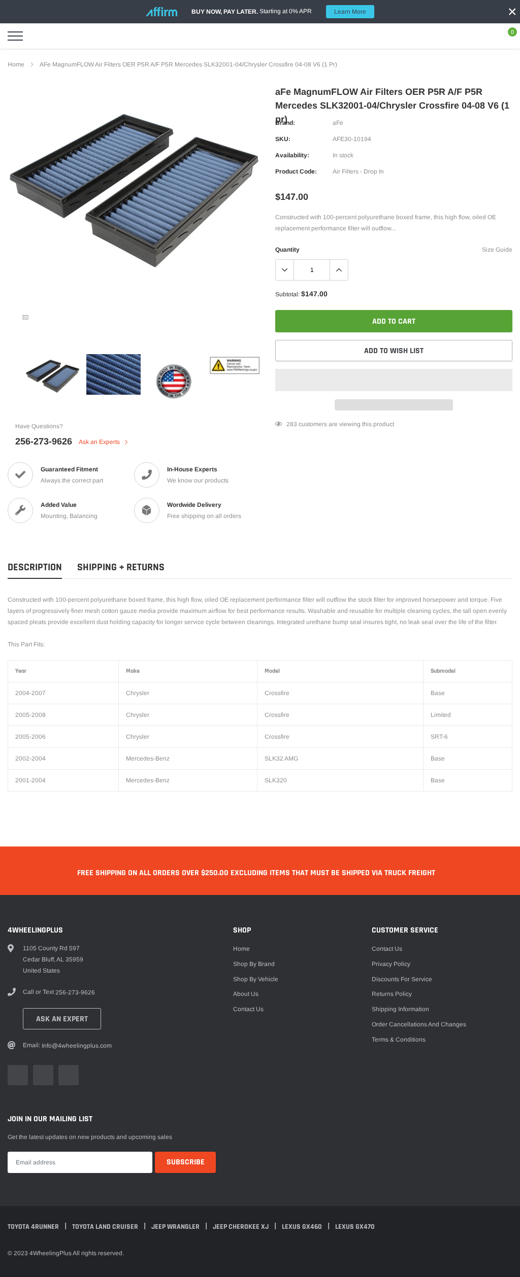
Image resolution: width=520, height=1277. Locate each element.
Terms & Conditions (399, 1039)
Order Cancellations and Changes (419, 1024)
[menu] (15, 36)
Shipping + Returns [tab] (121, 567)
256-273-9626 (43, 441)
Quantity (287, 249)
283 (291, 424)
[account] (482, 36)
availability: (292, 155)
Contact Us (248, 1009)
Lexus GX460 (302, 1226)
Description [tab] (35, 567)
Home (16, 64)
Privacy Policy (391, 964)
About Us (245, 993)
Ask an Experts (100, 441)
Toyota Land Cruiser (106, 1226)
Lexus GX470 (355, 1226)
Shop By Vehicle (255, 979)
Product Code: (296, 171)
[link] (25, 317)
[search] (41, 36)
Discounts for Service (402, 979)
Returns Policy (392, 993)
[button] (393, 380)
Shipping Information (400, 1009)
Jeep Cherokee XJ (241, 1226)
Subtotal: (287, 294)
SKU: (282, 139)
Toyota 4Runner (34, 1226)
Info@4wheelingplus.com (77, 1045)
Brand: (285, 122)
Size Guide (497, 249)
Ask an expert (62, 1019)
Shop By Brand (254, 964)
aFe (338, 122)
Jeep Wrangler (176, 1226)
